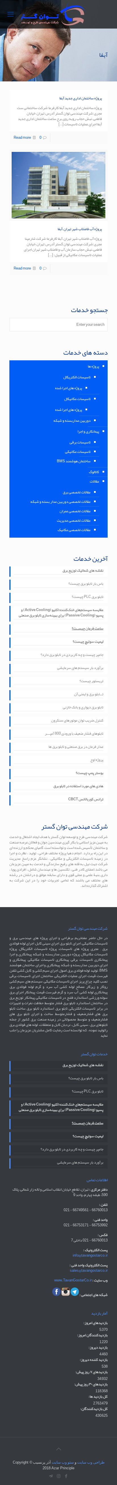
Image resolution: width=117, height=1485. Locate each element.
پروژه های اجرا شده (68, 388)
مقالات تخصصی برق (77, 492)
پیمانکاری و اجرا (88, 431)
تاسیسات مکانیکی (78, 451)
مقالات (94, 481)
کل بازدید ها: (98, 1396)
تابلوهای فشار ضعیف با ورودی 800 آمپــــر (74, 734)
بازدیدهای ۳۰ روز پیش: (91, 1384)
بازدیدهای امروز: (95, 1323)
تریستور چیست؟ (91, 681)
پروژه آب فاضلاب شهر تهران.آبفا (80, 229)
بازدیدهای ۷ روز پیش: (92, 1372)
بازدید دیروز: (98, 1347)
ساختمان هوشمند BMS (74, 461)
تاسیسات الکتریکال (77, 377)
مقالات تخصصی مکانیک (74, 530)
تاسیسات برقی (80, 442)
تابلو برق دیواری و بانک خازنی (83, 708)
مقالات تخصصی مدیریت (74, 520)
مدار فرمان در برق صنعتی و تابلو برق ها (76, 747)
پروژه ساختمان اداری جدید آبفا (80, 98)
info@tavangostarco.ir (90, 1255)
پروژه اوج (96, 760)
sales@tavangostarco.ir (89, 1270)
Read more (22, 137)
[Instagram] (59, 1476)
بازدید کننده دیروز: (94, 1360)
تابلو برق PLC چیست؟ (87, 597)
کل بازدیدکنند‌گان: (94, 1409)
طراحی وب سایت (91, 1462)
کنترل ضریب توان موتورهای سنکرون (77, 721)
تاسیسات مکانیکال (77, 399)
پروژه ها (93, 366)
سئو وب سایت (63, 1462)
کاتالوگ (94, 472)
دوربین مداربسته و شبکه (72, 420)
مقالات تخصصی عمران (75, 511)
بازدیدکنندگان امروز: (92, 1335)
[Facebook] (66, 1476)
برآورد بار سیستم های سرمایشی (80, 668)
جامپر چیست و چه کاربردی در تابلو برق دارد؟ (72, 655)
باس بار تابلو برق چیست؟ (85, 584)
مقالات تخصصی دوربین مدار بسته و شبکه (60, 501)
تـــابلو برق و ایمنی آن (88, 695)
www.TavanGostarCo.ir (73, 1280)
